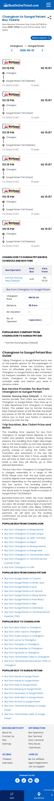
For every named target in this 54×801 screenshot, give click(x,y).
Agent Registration (38, 762)
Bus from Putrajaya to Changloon (21, 644)
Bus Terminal (35, 736)
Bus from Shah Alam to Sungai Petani (24, 697)
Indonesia (7, 762)
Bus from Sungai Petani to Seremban (23, 607)
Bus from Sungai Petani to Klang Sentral (25, 595)
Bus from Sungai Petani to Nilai (20, 603)
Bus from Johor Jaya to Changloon (22, 631)
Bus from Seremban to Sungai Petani (23, 693)
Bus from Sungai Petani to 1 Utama (22, 578)
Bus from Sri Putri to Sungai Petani (22, 701)
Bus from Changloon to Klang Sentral (23, 529)
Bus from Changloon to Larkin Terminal (24, 537)
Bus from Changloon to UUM (19, 567)
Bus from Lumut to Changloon (20, 640)
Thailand (6, 759)
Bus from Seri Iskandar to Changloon (23, 648)
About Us (7, 732)
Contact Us (8, 736)
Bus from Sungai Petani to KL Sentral (23, 591)
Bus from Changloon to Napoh (20, 542)
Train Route (34, 747)
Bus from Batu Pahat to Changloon (22, 627)
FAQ (4, 740)
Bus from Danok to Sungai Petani (21, 676)
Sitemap (6, 743)
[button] (12, 795)
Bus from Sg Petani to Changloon (21, 652)
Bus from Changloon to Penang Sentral (24, 546)
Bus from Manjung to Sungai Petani (22, 689)
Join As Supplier (36, 766)
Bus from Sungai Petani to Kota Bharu (24, 599)
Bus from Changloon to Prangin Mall (23, 550)
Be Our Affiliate (36, 759)
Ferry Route (34, 743)
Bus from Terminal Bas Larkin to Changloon (27, 656)
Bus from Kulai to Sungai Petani (20, 684)
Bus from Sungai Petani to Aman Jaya (24, 582)
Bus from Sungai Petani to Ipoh (20, 586)
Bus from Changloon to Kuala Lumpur (24, 533)
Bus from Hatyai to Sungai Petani (21, 680)
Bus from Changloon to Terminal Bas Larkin (27, 554)
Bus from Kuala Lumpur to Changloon (24, 635)
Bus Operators (35, 732)
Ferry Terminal (36, 740)
